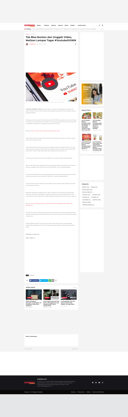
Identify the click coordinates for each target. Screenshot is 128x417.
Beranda (73, 392)
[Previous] (101, 29)
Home (27, 34)
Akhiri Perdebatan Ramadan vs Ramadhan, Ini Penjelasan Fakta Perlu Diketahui (33, 303)
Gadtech (53, 25)
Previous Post (28, 349)
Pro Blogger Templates (37, 392)
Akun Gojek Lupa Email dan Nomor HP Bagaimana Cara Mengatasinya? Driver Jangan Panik (51, 303)
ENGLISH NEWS (87, 192)
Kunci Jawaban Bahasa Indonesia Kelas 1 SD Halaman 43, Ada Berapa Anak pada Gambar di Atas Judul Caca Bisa (86, 125)
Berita (39, 25)
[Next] (103, 29)
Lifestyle (46, 25)
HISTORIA (85, 197)
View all (75, 287)
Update (72, 25)
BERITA (85, 187)
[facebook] (92, 382)
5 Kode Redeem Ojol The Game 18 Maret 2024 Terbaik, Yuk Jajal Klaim (68, 303)
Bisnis (66, 25)
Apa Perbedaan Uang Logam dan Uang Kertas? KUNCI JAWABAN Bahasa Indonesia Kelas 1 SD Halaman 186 (97, 146)
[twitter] (96, 382)
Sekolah (60, 25)
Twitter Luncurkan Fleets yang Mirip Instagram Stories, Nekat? (45, 130)
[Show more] (56, 280)
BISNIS (94, 187)
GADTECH (32, 34)
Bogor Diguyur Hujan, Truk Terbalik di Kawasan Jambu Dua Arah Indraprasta (52, 29)
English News (82, 25)
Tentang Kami (81, 392)
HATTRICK (96, 194)
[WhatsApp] (49, 280)
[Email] (52, 280)
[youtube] (99, 382)
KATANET (94, 197)
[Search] (102, 25)
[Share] (75, 44)
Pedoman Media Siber (98, 392)
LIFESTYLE (97, 199)
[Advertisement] (64, 11)
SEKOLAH (86, 202)
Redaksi (89, 392)
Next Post (74, 349)
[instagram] (102, 382)
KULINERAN (86, 199)
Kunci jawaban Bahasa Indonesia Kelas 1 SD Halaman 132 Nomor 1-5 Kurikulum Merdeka (97, 124)
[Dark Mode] (99, 25)
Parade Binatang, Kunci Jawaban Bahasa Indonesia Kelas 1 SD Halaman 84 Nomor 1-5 (86, 145)
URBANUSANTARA (88, 205)
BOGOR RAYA (87, 189)
